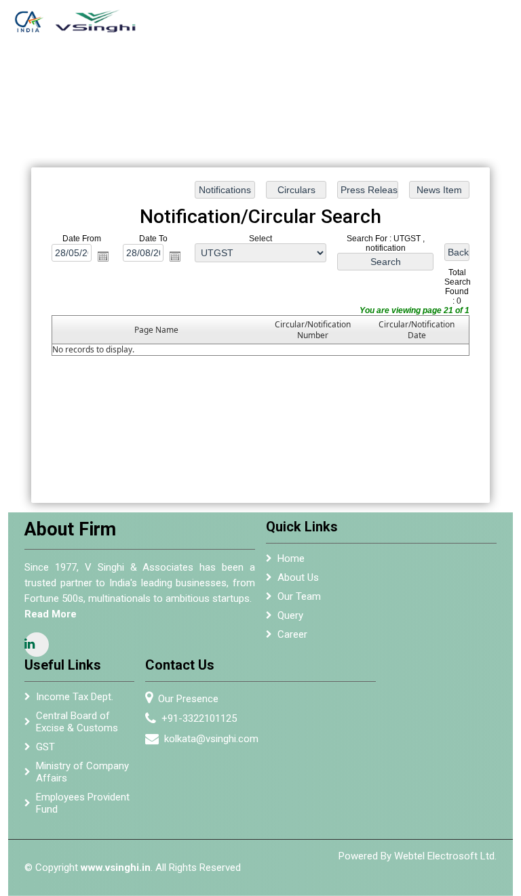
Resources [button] (475, 75)
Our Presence (188, 699)
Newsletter (422, 75)
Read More (50, 614)
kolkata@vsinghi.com (211, 739)
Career (292, 634)
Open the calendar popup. (103, 256)
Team (225, 75)
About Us (195, 82)
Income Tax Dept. (74, 697)
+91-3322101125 (199, 718)
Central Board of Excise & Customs (77, 722)
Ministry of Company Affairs (82, 772)
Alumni (377, 75)
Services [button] (261, 75)
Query (290, 615)
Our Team (299, 596)
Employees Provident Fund (83, 803)
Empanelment (325, 75)
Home (164, 75)
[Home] (82, 17)
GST (45, 747)
